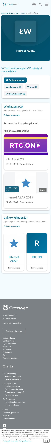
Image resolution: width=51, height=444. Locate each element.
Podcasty (7, 346)
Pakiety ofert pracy (13, 379)
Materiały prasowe (11, 412)
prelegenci (20, 13)
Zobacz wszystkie (12, 115)
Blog (5, 355)
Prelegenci (7, 352)
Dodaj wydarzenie (12, 386)
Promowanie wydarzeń (14, 392)
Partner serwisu (11, 395)
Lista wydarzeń (9, 338)
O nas (5, 410)
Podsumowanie (16, 80)
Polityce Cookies (25, 441)
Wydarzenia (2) (13, 87)
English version (9, 418)
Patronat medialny (10, 358)
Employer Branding (13, 376)
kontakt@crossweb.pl (12, 323)
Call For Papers (9, 341)
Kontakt (6, 415)
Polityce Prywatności (10, 441)
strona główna (7, 13)
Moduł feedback (12, 405)
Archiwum (7, 349)
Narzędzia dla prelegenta (15, 402)
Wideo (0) (32, 87)
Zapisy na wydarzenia (14, 389)
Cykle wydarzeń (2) (15, 93)
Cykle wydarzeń (9, 343)
